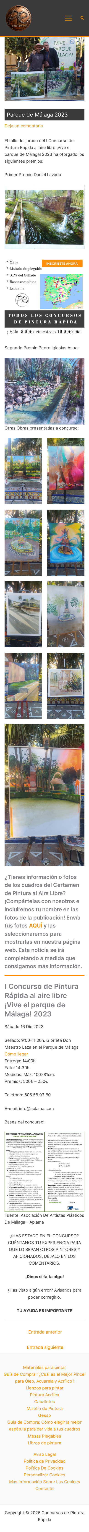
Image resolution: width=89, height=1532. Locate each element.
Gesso (44, 1415)
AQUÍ (35, 925)
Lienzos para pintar (44, 1387)
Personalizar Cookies (44, 1474)
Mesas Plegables (44, 1435)
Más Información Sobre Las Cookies (44, 1481)
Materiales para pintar (44, 1367)
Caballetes (44, 1401)
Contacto (44, 1488)
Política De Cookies (44, 1467)
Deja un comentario (24, 125)
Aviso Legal (45, 1454)
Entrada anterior (45, 1332)
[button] (82, 18)
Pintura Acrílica (44, 1394)
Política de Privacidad (44, 1461)
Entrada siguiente (45, 1347)
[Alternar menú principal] (68, 18)
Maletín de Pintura (45, 1408)
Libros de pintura (44, 1442)
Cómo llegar (16, 1053)
